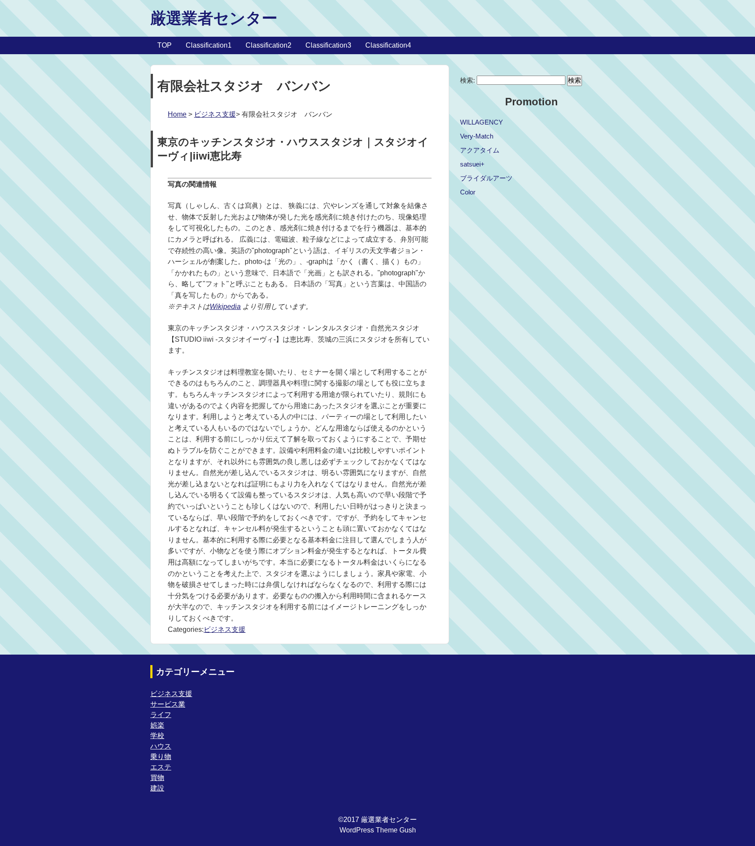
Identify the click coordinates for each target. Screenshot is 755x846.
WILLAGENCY (481, 122)
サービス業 (167, 704)
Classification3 (328, 45)
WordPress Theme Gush (377, 830)
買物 (157, 777)
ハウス (160, 746)
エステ (160, 767)
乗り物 (160, 756)
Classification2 (268, 45)
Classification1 (209, 45)
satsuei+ (472, 164)
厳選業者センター (213, 18)
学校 (157, 735)
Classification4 (388, 45)
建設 (157, 788)
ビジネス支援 (215, 114)
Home (177, 114)
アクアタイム (479, 150)
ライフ (160, 714)
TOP (164, 45)
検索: (467, 80)
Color (467, 192)
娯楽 (157, 725)
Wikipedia (225, 306)
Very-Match (476, 136)
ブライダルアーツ (486, 178)
